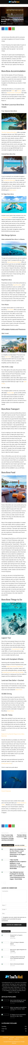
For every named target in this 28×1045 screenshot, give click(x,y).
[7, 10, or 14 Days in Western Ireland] (5, 944)
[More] (16, 28)
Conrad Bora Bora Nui (9, 180)
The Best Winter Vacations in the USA (22, 836)
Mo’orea (19, 90)
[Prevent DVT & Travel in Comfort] (5, 937)
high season (13, 190)
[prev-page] (2, 883)
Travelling (7, 5)
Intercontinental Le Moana (14, 262)
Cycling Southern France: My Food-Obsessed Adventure (17, 957)
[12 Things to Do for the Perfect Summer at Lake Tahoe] (5, 1016)
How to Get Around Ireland (17, 964)
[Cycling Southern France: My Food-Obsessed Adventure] (5, 958)
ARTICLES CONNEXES (7, 845)
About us (11, 1039)
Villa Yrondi (8, 357)
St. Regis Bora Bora (6, 217)
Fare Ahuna (10, 309)
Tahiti (13, 90)
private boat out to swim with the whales (13, 672)
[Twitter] (6, 28)
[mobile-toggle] (2, 2)
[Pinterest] (9, 28)
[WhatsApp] (13, 28)
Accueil (2, 5)
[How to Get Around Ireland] (5, 966)
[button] (26, 2)
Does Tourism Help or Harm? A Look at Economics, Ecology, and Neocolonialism (7, 837)
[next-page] (5, 883)
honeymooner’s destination (14, 92)
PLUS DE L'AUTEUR (19, 845)
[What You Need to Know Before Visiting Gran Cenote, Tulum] (5, 1009)
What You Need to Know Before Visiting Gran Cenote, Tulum (18, 1008)
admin (4, 23)
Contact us (16, 1039)
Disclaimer (12, 1037)
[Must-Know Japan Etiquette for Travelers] (5, 951)
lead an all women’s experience (14, 666)
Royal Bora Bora (17, 285)
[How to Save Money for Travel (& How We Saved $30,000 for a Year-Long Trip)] (5, 1002)
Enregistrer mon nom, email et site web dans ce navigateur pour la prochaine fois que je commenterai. (13, 919)
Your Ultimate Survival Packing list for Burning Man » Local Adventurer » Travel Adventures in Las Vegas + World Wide (17, 875)
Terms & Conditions (20, 1037)
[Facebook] (2, 28)
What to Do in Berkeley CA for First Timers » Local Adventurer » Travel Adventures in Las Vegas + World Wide (18, 852)
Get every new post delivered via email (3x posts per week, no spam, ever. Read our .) (12, 761)
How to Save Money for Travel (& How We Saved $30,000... (18, 1000)
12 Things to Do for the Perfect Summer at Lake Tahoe (18, 1015)
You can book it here (17, 649)
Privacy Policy (5, 1037)
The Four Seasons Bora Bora (9, 132)
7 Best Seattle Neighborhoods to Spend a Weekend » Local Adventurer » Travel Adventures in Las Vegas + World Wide (18, 864)
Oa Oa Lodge (10, 392)
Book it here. (19, 689)
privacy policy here (6, 763)
